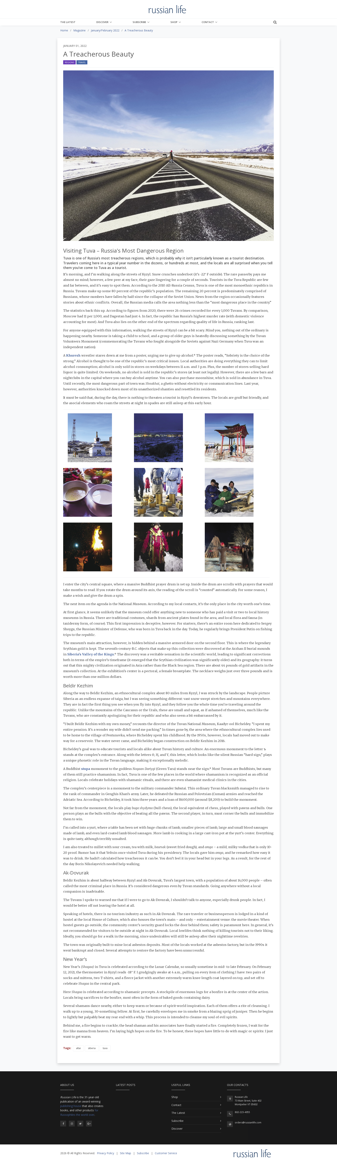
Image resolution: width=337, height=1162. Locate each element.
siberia (92, 1048)
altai (78, 1048)
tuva (105, 1048)
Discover (102, 22)
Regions (69, 62)
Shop (173, 22)
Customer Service (166, 1153)
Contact (208, 22)
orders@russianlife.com (248, 1122)
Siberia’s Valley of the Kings (90, 654)
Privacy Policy (105, 1153)
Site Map (125, 1153)
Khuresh (73, 355)
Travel (82, 62)
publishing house (70, 1106)
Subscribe (139, 22)
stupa (85, 769)
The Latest (67, 22)
